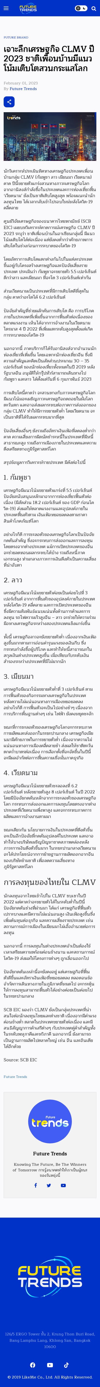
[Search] (91, 8)
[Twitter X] (35, 101)
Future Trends (23, 89)
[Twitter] (49, 1186)
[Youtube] (63, 1186)
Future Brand (16, 37)
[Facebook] (35, 1186)
